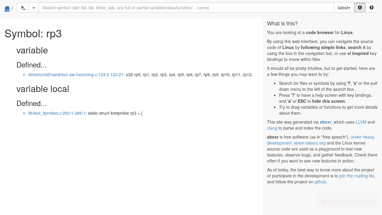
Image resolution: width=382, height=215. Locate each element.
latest (343, 7)
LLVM (361, 122)
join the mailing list (356, 176)
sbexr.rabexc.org (310, 143)
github (320, 182)
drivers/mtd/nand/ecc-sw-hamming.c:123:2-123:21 (76, 74)
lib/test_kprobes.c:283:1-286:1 (57, 113)
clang (272, 128)
